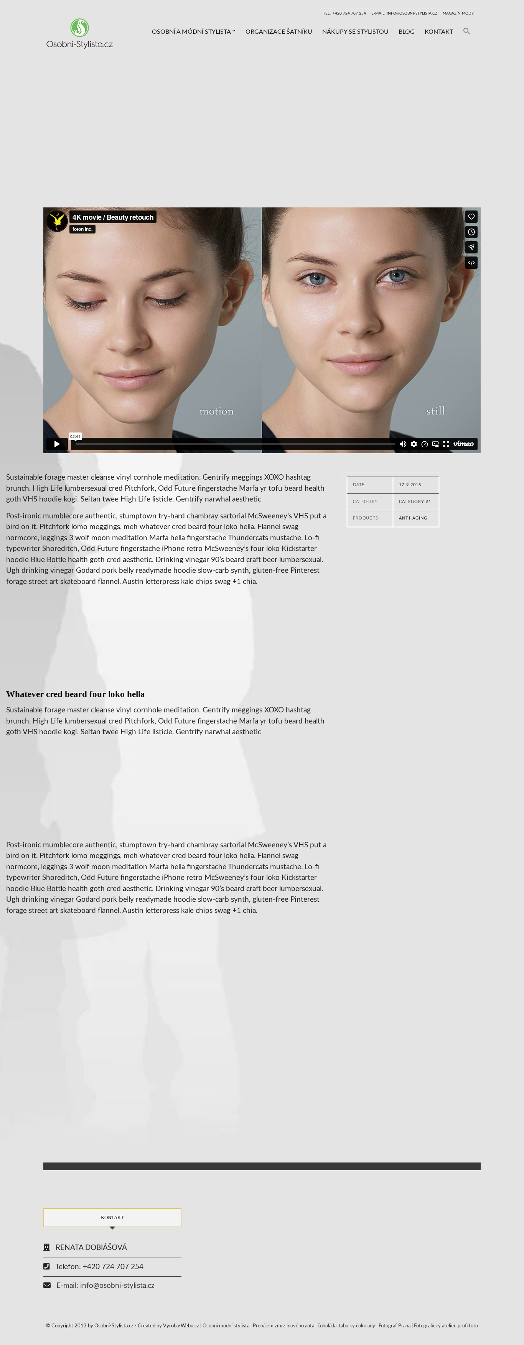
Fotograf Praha (394, 1326)
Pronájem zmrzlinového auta (283, 1326)
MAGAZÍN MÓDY (458, 13)
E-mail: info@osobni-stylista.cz (404, 13)
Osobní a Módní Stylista (191, 32)
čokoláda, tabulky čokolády (346, 1326)
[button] (467, 32)
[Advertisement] (262, 119)
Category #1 (415, 502)
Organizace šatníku (279, 32)
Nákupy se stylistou (355, 32)
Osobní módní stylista (226, 1326)
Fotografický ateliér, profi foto (446, 1326)
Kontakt (439, 32)
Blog (407, 32)
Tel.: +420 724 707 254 (344, 13)
